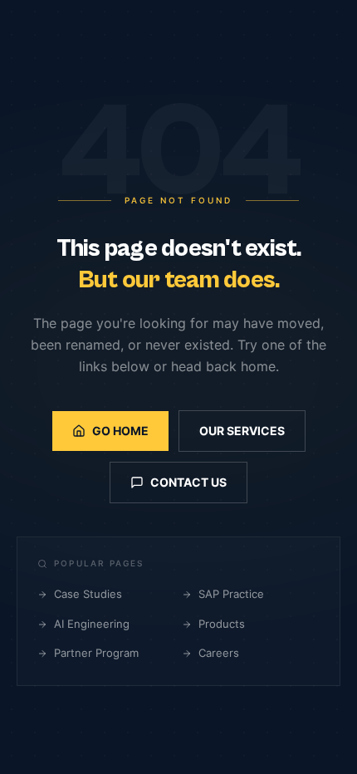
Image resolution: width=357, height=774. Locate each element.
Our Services (242, 431)
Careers (218, 652)
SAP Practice (231, 593)
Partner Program (96, 652)
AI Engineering (92, 623)
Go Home (120, 431)
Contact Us (188, 482)
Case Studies (88, 593)
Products (221, 623)
